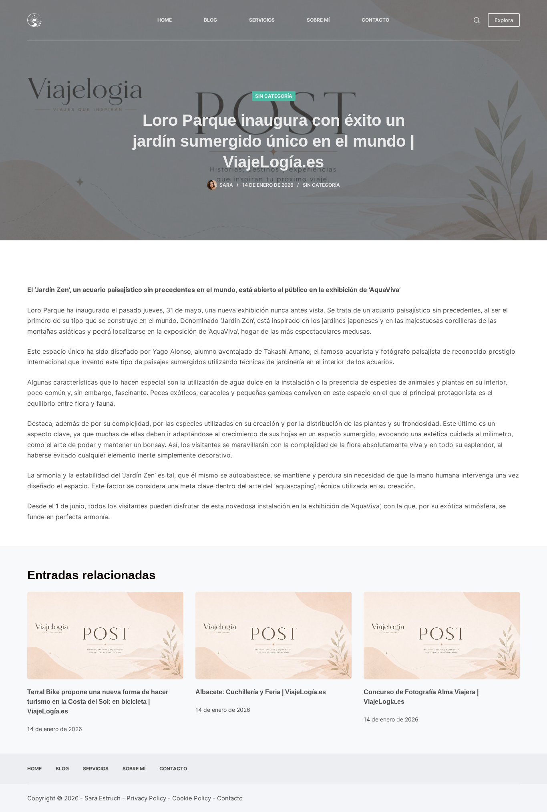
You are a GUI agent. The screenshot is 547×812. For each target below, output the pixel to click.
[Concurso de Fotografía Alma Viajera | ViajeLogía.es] (442, 635)
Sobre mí (318, 20)
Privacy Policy (146, 798)
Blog (210, 20)
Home (164, 20)
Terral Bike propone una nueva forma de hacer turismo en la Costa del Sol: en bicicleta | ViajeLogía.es (97, 702)
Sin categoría (273, 96)
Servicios (262, 20)
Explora (504, 20)
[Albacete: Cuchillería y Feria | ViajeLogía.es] (273, 635)
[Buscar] (477, 20)
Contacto (375, 20)
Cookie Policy (191, 798)
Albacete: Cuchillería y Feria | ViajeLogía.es (260, 692)
